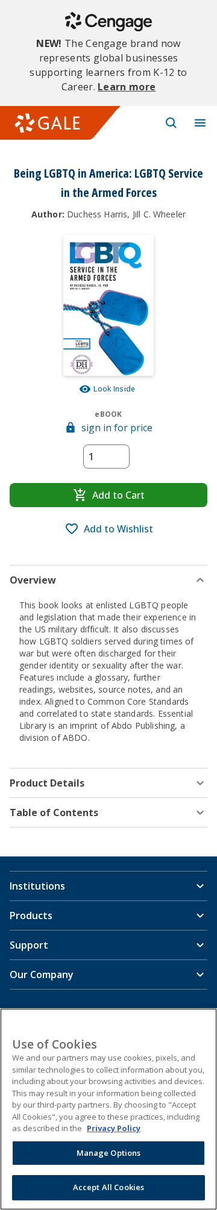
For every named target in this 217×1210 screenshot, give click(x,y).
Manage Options (109, 1152)
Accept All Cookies (108, 1187)
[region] (108, 1109)
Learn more (127, 86)
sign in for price (117, 427)
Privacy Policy (113, 1128)
